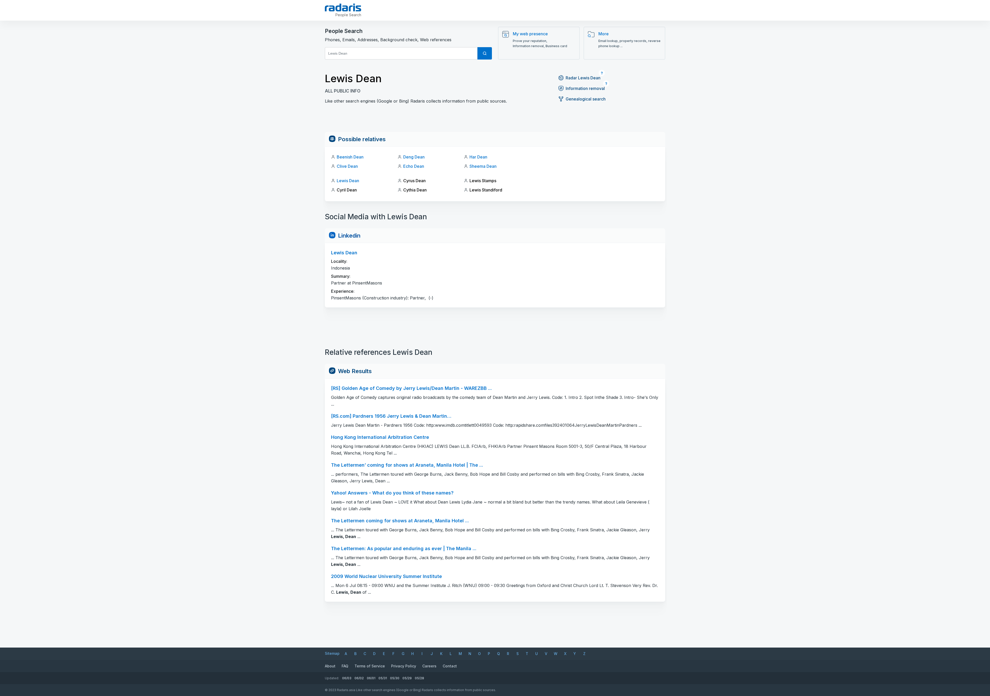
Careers (429, 666)
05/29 (407, 678)
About (330, 666)
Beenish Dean (350, 157)
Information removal (585, 88)
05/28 (419, 678)
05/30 (394, 678)
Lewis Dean (348, 180)
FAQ (345, 666)
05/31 (382, 678)
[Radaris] (343, 7)
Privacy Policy (403, 666)
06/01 (371, 678)
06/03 (346, 678)
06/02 (359, 678)
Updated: (332, 678)
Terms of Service (369, 666)
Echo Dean (413, 166)
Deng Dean (414, 157)
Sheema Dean (483, 166)
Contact (450, 666)
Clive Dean (347, 166)
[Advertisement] (495, 120)
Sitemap (332, 653)
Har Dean (478, 157)
